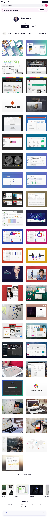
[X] (21, 506)
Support (39, 504)
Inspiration (22, 504)
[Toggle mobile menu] (2, 2)
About (35, 504)
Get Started (41, 9)
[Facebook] (23, 506)
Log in (45, 1)
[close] (46, 10)
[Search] (46, 5)
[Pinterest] (27, 506)
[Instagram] (25, 506)
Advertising (28, 504)
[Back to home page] (6, 2)
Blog (32, 504)
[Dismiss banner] (44, 511)
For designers (10, 504)
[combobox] (20, 5)
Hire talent (16, 504)
